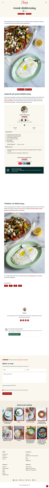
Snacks (3, 458)
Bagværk (4, 466)
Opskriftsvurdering (6, 385)
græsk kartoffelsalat (8, 100)
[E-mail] (20, 286)
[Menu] (46, 2)
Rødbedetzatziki (7, 440)
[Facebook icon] (21, 320)
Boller (3, 471)
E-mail (27, 369)
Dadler (27, 458)
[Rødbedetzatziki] (7, 432)
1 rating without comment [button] (22, 359)
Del (24, 163)
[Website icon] (23, 320)
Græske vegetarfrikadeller (32, 208)
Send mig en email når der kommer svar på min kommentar (16, 390)
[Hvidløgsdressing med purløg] (7, 413)
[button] (22, 116)
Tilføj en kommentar (7, 374)
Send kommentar (7, 393)
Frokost (4, 455)
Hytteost (28, 454)
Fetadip (19, 440)
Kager (3, 470)
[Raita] (19, 413)
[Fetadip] (19, 432)
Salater (4, 473)
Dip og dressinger (21, 13)
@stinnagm (22, 170)
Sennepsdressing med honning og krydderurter (30, 442)
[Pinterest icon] (28, 320)
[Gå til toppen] (47, 486)
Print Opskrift (29, 89)
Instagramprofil (32, 275)
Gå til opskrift (21, 89)
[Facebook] (6, 286)
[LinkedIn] (15, 286)
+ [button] (25, 120)
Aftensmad (4, 457)
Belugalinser (28, 460)
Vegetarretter (29, 466)
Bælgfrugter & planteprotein (32, 455)
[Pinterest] (11, 286)
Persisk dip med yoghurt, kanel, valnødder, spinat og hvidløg (41, 442)
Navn (4, 369)
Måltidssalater (5, 474)
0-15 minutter (28, 13)
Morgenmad (5, 454)
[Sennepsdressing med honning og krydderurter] (30, 432)
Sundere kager (5, 468)
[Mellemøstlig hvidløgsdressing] (42, 413)
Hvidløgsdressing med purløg (7, 422)
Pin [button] (20, 163)
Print (29, 163)
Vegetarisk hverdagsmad (31, 470)
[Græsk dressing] (30, 413)
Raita (18, 422)
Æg (26, 457)
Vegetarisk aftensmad (30, 468)
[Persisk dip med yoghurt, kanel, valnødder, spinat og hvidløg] (42, 432)
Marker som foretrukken (14, 334)
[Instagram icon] (26, 320)
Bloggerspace (26, 485)
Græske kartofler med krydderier (17, 210)
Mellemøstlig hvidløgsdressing (41, 422)
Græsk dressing (30, 422)
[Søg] (2, 2)
